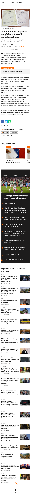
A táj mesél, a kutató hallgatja (13, 259)
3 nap (15, 175)
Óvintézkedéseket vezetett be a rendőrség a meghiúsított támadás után (10, 426)
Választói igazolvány (8, 136)
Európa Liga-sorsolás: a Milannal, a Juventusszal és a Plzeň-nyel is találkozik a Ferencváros (15, 233)
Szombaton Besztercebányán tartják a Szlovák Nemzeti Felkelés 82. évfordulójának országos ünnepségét (9, 291)
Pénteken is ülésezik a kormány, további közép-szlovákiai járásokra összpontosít (8, 415)
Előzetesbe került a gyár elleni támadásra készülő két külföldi (10, 446)
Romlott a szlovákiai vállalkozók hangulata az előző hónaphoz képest (10, 359)
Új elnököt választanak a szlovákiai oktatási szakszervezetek (8, 456)
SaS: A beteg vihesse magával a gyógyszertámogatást (10, 330)
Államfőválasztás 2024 (9, 129)
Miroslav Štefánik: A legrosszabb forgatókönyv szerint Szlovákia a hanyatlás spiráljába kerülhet (9, 403)
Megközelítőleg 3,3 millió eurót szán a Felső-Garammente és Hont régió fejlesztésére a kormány (10, 381)
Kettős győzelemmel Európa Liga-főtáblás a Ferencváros (16, 196)
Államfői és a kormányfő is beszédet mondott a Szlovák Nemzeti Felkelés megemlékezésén (9, 279)
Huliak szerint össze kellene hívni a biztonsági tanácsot (9, 350)
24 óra (5, 175)
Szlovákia (14, 132)
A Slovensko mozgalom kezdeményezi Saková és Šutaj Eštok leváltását (10, 466)
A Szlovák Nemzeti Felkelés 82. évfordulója (10, 301)
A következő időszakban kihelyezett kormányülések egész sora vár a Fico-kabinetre (10, 369)
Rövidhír (5, 132)
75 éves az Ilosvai (9, 203)
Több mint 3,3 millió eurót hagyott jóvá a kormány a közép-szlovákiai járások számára (8, 478)
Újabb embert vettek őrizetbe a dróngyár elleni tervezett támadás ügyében (10, 321)
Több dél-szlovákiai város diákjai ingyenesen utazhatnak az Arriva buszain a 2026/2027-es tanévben (15, 210)
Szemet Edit (10, 45)
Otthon (20, 129)
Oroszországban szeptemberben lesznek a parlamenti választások (15, 248)
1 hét (26, 175)
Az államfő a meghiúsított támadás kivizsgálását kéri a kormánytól (9, 437)
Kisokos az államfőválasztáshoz (12, 71)
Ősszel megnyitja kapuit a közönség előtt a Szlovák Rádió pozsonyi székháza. (10, 310)
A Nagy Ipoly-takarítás (11, 254)
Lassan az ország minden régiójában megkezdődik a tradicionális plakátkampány (9, 392)
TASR (4, 45)
